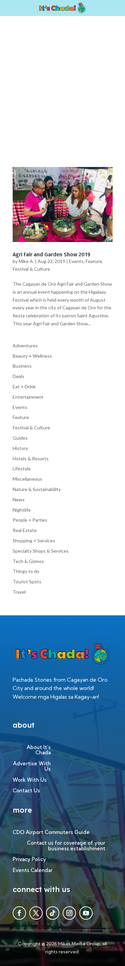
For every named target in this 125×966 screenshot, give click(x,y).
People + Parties (30, 520)
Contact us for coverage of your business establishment (66, 846)
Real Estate (25, 530)
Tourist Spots (27, 581)
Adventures (25, 345)
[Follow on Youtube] (86, 913)
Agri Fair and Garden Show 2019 (51, 254)
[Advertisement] (62, 81)
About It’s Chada (39, 750)
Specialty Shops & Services (41, 551)
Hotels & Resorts (31, 458)
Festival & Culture (31, 269)
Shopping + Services (34, 540)
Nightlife (22, 510)
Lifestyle (22, 468)
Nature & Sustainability (37, 489)
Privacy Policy (29, 859)
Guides (20, 438)
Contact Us (26, 791)
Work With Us (30, 780)
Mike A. (26, 261)
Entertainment (28, 397)
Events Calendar (33, 870)
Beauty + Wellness (32, 356)
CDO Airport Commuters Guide (51, 832)
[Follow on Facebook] (19, 913)
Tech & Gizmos (28, 561)
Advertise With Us (32, 766)
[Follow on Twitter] (36, 913)
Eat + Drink (24, 386)
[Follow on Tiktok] (52, 913)
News (19, 499)
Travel (19, 592)
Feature (94, 261)
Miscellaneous (27, 479)
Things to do (26, 571)
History (20, 448)
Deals (18, 376)
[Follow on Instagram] (69, 913)
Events (76, 261)
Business (22, 366)
